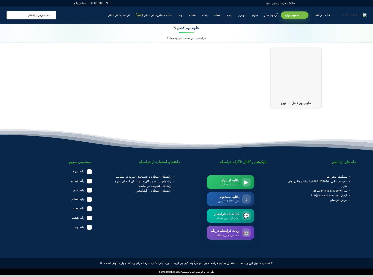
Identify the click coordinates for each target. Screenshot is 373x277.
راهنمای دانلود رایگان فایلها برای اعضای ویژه (143, 181)
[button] (54, 171)
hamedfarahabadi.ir (170, 271)
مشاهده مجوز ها (337, 176)
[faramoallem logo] (354, 14)
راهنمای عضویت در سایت (155, 186)
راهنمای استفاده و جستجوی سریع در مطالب (143, 176)
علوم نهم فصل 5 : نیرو (296, 103)
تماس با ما (79, 3)
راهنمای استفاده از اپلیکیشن (153, 190)
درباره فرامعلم (338, 200)
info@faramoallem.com (324, 195)
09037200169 (99, 3)
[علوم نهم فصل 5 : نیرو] (296, 50)
